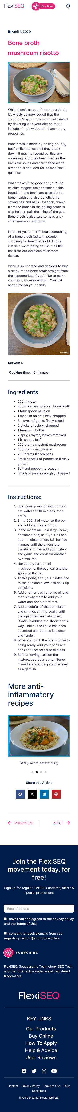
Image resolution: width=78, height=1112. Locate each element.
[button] (68, 6)
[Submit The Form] (23, 953)
